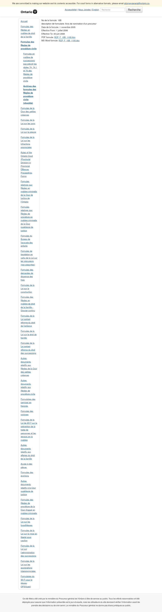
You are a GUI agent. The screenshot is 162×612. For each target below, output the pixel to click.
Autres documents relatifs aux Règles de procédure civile (28, 387)
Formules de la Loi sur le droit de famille (29, 334)
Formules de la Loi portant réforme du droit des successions (28, 348)
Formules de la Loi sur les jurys (28, 121)
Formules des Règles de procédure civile (29, 45)
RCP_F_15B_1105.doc (69, 40)
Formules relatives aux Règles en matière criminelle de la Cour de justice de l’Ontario (29, 191)
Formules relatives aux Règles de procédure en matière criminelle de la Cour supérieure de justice (29, 218)
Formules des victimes (27, 413)
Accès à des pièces (26, 465)
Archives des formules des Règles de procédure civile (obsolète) (29, 94)
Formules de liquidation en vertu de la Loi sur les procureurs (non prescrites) (29, 258)
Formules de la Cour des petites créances (28, 111)
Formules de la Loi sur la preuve (28, 130)
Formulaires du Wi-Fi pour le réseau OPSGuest (27, 581)
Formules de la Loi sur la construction (27, 288)
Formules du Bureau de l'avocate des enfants (27, 240)
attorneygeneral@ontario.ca (136, 3)
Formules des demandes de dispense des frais (27, 274)
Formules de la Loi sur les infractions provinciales (27, 142)
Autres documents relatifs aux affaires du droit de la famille (28, 452)
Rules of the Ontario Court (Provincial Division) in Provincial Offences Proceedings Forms (27, 164)
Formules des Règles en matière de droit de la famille (28, 31)
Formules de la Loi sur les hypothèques (27, 522)
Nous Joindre (84, 9)
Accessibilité (71, 9)
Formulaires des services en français (28, 402)
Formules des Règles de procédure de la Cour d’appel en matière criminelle (29, 506)
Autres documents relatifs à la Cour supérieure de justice (28, 488)
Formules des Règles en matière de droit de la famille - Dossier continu (28, 303)
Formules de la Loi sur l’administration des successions (28, 550)
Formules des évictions (27, 474)
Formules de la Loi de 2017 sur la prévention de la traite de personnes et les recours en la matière (29, 429)
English (95, 9)
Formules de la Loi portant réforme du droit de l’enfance (28, 320)
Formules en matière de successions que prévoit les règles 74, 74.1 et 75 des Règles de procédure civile (30, 67)
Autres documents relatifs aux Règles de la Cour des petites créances (29, 367)
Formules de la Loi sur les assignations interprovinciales (28, 566)
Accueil (24, 21)
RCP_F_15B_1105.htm (64, 37)
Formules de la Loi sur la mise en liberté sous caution (29, 535)
